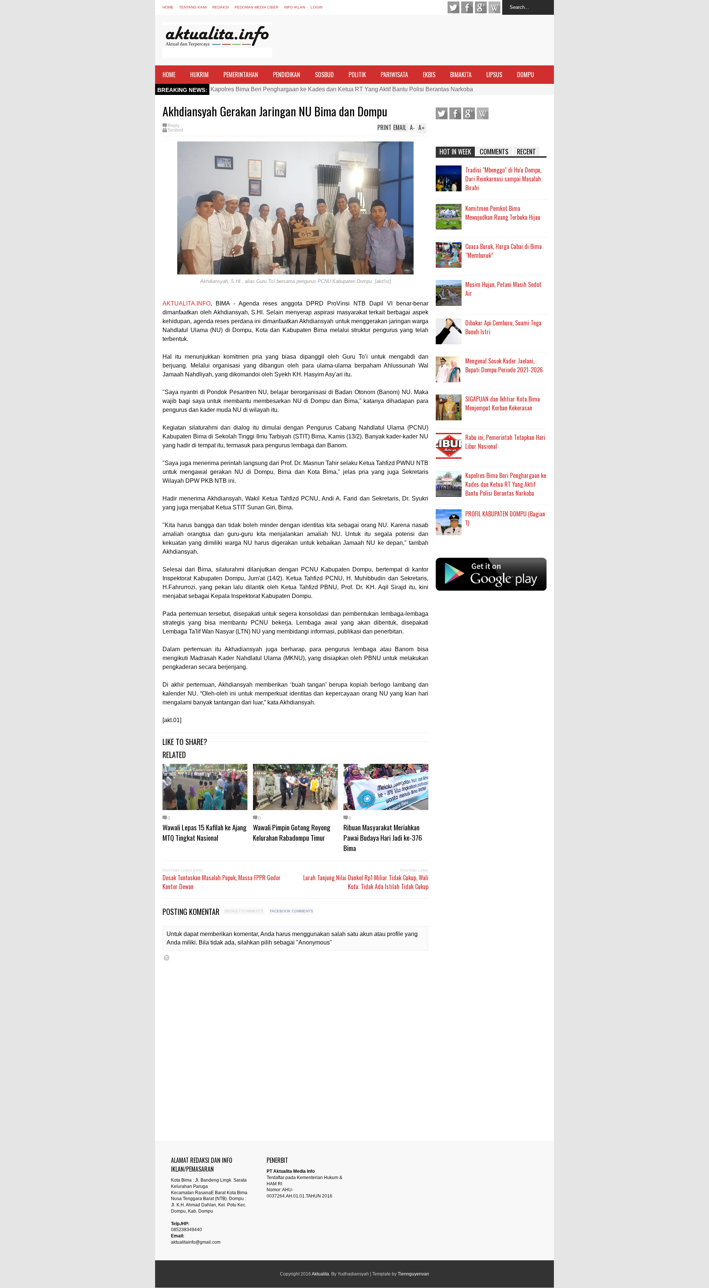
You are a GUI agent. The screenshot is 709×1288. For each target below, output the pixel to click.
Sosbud (175, 130)
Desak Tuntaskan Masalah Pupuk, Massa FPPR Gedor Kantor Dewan (221, 882)
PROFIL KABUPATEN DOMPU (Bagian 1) (505, 518)
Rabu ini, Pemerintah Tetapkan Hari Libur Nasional (505, 442)
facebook (467, 7)
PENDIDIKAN (286, 74)
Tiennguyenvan (413, 1274)
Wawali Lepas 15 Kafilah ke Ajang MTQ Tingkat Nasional (204, 832)
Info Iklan (294, 7)
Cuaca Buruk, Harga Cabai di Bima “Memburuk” (503, 251)
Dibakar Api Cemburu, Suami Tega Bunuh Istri (503, 327)
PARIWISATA (394, 74)
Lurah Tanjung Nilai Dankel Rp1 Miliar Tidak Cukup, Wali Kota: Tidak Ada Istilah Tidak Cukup (365, 882)
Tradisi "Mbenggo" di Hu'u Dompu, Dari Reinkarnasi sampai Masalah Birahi (503, 178)
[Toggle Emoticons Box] (166, 957)
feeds (494, 7)
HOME (168, 74)
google (481, 7)
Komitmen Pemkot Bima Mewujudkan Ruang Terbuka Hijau (502, 213)
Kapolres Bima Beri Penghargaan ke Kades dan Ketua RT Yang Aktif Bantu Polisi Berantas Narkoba (341, 89)
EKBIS (429, 74)
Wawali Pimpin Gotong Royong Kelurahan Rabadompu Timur (291, 832)
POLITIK (357, 74)
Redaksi (220, 7)
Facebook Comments (291, 911)
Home (168, 7)
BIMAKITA (461, 74)
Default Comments (244, 911)
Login (316, 7)
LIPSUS (494, 74)
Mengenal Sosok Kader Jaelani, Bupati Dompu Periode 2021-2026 (504, 365)
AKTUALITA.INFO (186, 303)
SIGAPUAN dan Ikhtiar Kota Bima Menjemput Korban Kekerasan (502, 403)
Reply (173, 125)
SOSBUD (324, 74)
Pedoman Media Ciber (256, 7)
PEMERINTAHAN (240, 74)
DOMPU (525, 74)
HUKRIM (199, 74)
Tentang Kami (193, 7)
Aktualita (320, 1274)
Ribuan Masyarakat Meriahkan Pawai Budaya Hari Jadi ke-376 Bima (382, 837)
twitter (453, 7)
